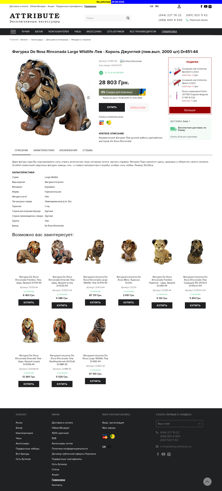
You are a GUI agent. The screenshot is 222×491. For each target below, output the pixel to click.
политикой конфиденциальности (131, 89)
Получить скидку (111, 81)
